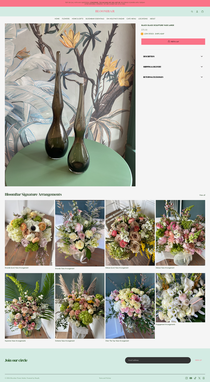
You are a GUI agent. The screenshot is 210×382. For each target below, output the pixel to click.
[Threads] (203, 378)
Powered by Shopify (33, 378)
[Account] (197, 11)
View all (202, 195)
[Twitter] (199, 378)
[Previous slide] (8, 233)
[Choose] (201, 318)
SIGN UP (198, 360)
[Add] (50, 262)
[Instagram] (186, 378)
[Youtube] (190, 378)
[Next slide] (50, 233)
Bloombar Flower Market (18, 378)
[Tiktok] (195, 378)
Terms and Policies (105, 378)
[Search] (192, 11)
